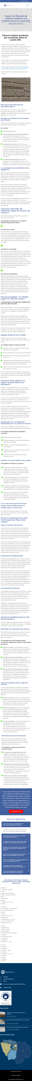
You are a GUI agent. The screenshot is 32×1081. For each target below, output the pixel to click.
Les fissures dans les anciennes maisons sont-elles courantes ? (13, 871)
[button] (16, 824)
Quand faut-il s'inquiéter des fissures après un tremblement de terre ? (14, 854)
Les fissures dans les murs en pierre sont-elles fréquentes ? (14, 836)
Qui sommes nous (8, 979)
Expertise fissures (15, 1023)
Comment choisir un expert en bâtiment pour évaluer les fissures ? (14, 866)
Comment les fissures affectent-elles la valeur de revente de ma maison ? (15, 842)
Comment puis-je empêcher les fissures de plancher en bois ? (13, 824)
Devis (5, 981)
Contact (5, 977)
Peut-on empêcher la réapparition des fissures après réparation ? (15, 860)
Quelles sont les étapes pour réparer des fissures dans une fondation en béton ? (14, 848)
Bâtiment (14, 1016)
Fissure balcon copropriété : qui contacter (17, 1027)
